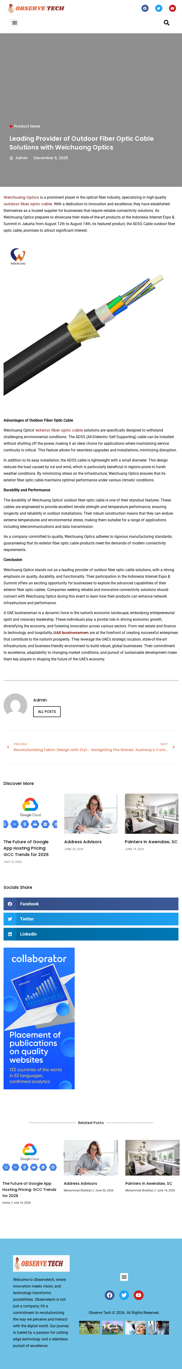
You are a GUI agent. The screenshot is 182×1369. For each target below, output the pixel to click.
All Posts (47, 711)
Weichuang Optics (21, 197)
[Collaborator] (39, 1088)
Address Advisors (83, 842)
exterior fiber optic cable (59, 430)
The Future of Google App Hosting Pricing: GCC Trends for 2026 (26, 848)
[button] (14, 23)
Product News (27, 126)
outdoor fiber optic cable (28, 204)
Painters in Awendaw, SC (151, 842)
